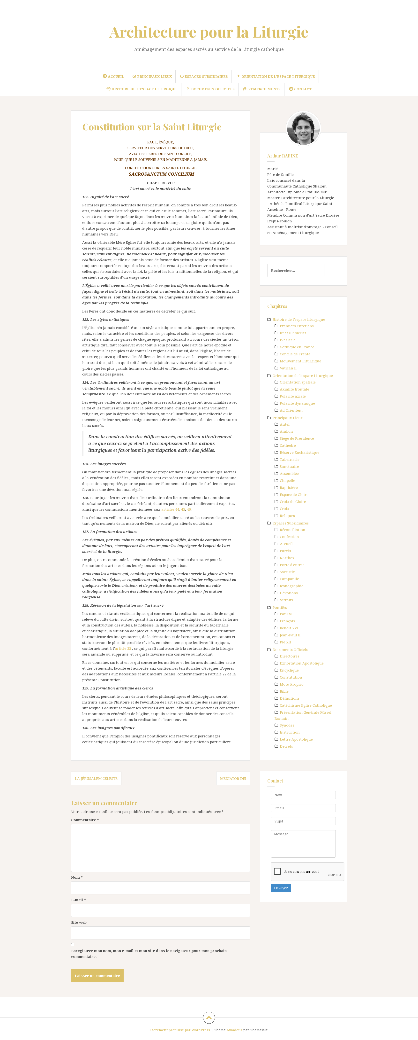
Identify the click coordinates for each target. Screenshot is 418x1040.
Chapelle (287, 480)
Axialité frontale (294, 389)
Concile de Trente (295, 354)
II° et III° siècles (293, 332)
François (287, 620)
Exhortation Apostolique (302, 663)
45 (183, 509)
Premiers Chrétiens (297, 325)
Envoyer (281, 887)
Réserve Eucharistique (299, 452)
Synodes (287, 725)
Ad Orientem (291, 410)
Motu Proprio (292, 684)
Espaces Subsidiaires (291, 523)
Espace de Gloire (294, 494)
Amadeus (234, 1030)
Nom (77, 877)
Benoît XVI (289, 628)
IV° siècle (288, 339)
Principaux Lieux (288, 417)
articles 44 (170, 509)
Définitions (289, 698)
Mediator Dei (233, 778)
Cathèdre (288, 445)
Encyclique (289, 670)
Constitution (291, 677)
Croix (284, 508)
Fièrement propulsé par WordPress (180, 1030)
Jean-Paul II (290, 635)
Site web (79, 922)
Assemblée (289, 473)
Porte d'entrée (292, 564)
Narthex (287, 557)
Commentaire (85, 819)
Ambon (286, 431)
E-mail (78, 899)
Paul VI (286, 613)
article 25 (123, 648)
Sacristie (287, 571)
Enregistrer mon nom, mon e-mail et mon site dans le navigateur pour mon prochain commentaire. (149, 953)
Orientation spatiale (298, 382)
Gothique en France (297, 346)
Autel (285, 424)
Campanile (289, 578)
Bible (284, 691)
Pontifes (280, 607)
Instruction (290, 732)
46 (189, 509)
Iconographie (291, 585)
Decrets (286, 746)
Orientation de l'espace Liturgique (303, 375)
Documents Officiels (290, 649)
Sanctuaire (289, 466)
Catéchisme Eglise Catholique (306, 705)
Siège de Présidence (297, 438)
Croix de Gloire (293, 501)
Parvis (285, 550)
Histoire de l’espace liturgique (299, 319)
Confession (289, 536)
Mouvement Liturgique (300, 361)
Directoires (289, 656)
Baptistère (289, 487)
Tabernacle (289, 459)
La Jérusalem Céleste (96, 778)
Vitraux (286, 599)
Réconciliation (292, 529)
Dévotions (289, 592)
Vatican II (288, 368)
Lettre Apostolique (296, 739)
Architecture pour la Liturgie (209, 31)
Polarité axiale (293, 396)
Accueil (286, 543)
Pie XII (285, 642)
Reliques (287, 515)
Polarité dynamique (297, 403)
